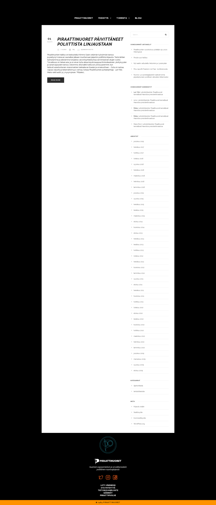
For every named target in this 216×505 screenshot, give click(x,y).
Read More (55, 80)
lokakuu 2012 (138, 256)
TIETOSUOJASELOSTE (108, 490)
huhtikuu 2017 (139, 153)
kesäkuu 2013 (138, 244)
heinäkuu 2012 (139, 262)
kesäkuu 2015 (138, 210)
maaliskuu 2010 (139, 336)
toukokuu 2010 (139, 325)
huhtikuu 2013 (139, 250)
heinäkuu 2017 (139, 147)
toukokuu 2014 (139, 227)
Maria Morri (138, 124)
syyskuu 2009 (139, 365)
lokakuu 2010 (138, 307)
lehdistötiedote (139, 391)
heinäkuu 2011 (139, 290)
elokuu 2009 (138, 370)
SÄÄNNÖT (108, 493)
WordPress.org (139, 424)
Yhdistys (103, 18)
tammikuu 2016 (139, 187)
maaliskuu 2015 (139, 216)
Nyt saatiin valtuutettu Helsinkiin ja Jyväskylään (150, 63)
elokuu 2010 (138, 313)
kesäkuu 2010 (139, 319)
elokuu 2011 (138, 285)
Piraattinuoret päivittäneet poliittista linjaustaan (90, 42)
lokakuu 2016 (138, 158)
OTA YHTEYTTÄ (108, 488)
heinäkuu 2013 (139, 239)
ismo (135, 100)
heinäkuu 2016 (139, 170)
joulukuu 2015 (139, 193)
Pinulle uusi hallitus (140, 58)
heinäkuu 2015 (139, 204)
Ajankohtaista (87, 49)
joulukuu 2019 (139, 141)
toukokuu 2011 (139, 296)
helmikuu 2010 (139, 342)
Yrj (73, 49)
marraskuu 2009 (139, 359)
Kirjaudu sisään (139, 407)
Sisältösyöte (138, 412)
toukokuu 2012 (139, 267)
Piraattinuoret (83, 18)
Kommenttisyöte (140, 418)
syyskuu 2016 (139, 164)
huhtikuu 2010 (139, 330)
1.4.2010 (63, 49)
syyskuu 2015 (138, 199)
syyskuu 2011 (138, 279)
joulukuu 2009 (139, 353)
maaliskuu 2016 (139, 176)
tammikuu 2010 (139, 348)
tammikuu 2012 (139, 273)
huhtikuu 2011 (138, 302)
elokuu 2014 (138, 222)
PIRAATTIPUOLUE (108, 495)
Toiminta (121, 18)
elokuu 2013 (138, 233)
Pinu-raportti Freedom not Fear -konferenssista (151, 69)
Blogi (138, 18)
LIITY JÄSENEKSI (108, 485)
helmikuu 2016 (139, 181)
